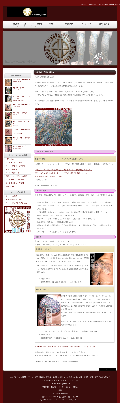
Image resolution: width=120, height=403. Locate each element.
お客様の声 (69, 25)
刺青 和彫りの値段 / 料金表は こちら (48, 176)
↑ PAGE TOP (107, 369)
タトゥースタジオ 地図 (14, 162)
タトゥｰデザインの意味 (33, 25)
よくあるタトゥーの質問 (15, 183)
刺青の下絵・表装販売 (14, 199)
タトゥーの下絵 (11, 196)
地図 (60, 390)
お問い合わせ (104, 25)
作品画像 (15, 25)
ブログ (51, 25)
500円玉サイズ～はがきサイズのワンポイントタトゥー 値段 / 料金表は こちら (63, 170)
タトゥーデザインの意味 (15, 179)
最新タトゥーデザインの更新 (16, 176)
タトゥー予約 (86, 25)
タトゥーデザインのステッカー (17, 203)
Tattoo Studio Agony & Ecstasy (58, 400)
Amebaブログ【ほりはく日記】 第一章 (64, 397)
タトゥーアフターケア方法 (15, 166)
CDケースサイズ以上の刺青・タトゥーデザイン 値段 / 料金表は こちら (61, 173)
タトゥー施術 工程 (12, 173)
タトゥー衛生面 (11, 169)
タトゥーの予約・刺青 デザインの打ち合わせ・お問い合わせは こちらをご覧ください (66, 346)
